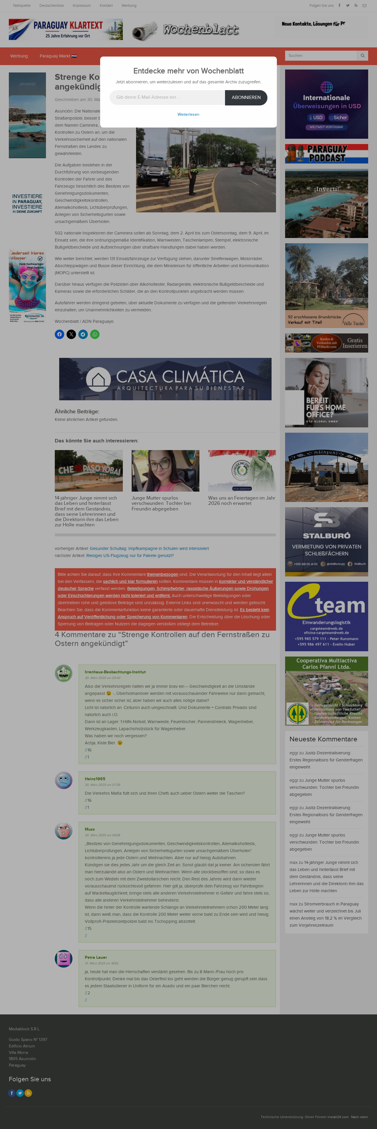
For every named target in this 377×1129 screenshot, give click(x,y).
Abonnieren (246, 97)
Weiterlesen (188, 114)
